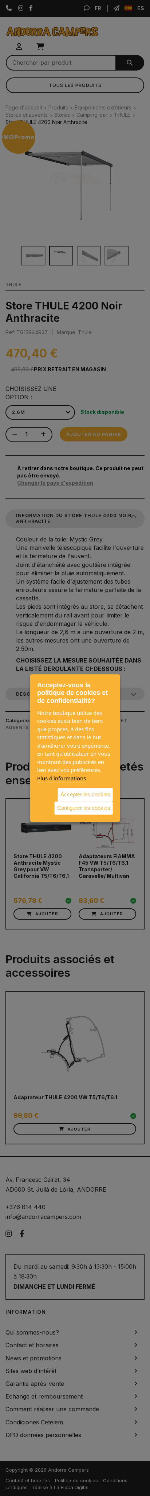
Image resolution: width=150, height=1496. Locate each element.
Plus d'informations (61, 778)
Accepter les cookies (85, 794)
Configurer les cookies (83, 808)
